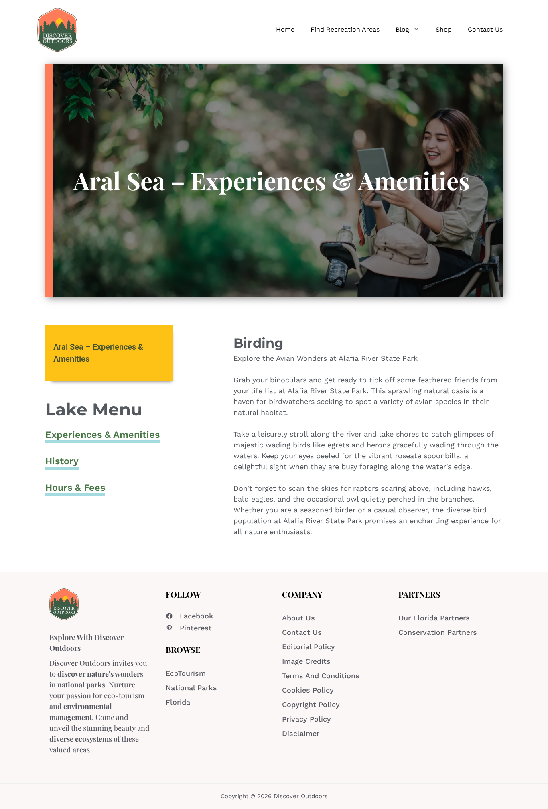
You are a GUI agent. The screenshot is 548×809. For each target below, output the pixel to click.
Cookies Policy (308, 690)
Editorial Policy (308, 646)
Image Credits (306, 661)
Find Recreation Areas (345, 29)
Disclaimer (300, 733)
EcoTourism (186, 673)
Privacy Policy (306, 719)
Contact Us (485, 29)
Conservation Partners (437, 632)
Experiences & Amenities (102, 434)
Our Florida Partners (434, 618)
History (62, 461)
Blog (402, 29)
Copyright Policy (311, 704)
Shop (444, 29)
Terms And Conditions (320, 675)
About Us (298, 618)
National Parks (191, 687)
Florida (178, 702)
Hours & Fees (75, 487)
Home (285, 29)
